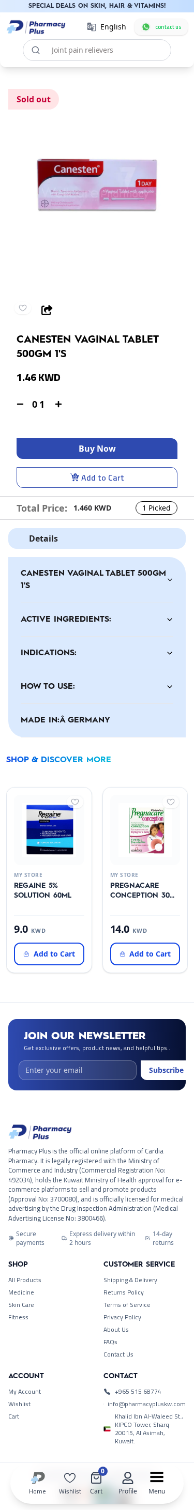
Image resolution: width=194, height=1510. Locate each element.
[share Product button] (47, 310)
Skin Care (21, 1305)
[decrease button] (20, 404)
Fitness (18, 1317)
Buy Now (97, 448)
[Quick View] (47, 857)
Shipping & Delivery (130, 1280)
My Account (24, 1392)
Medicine (21, 1292)
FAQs (110, 1342)
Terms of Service (127, 1305)
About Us (116, 1330)
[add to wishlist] (22, 308)
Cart (13, 1416)
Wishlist (19, 1404)
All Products (24, 1280)
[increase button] (58, 404)
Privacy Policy (122, 1317)
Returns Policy (123, 1292)
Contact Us (118, 1354)
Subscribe (166, 1070)
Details (43, 538)
